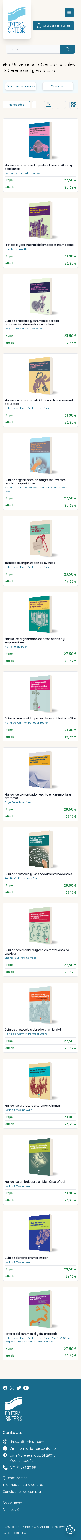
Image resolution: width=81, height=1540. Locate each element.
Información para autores (23, 1484)
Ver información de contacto (33, 1448)
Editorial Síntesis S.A (24, 1527)
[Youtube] (26, 1387)
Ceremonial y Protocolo (31, 70)
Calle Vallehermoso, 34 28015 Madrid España (32, 1458)
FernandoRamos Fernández (23, 173)
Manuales (58, 86)
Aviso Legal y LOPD (16, 1533)
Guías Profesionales (21, 86)
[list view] (61, 105)
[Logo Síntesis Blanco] (13, 1409)
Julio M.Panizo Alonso (18, 249)
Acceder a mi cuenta (56, 25)
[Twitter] (19, 1387)
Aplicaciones (13, 1503)
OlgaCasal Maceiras (18, 802)
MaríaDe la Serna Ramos (21, 487)
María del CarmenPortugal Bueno (26, 722)
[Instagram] (12, 1387)
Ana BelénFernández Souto (22, 878)
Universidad (24, 64)
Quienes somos (15, 1478)
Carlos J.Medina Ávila (18, 1109)
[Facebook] (5, 1387)
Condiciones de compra (22, 1491)
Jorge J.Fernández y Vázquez (24, 328)
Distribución (12, 1509)
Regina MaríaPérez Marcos (35, 1341)
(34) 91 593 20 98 (23, 1467)
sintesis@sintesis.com (27, 1441)
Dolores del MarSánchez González (27, 408)
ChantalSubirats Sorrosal (21, 957)
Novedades (16, 104)
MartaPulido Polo (16, 646)
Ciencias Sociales (58, 64)
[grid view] (73, 105)
